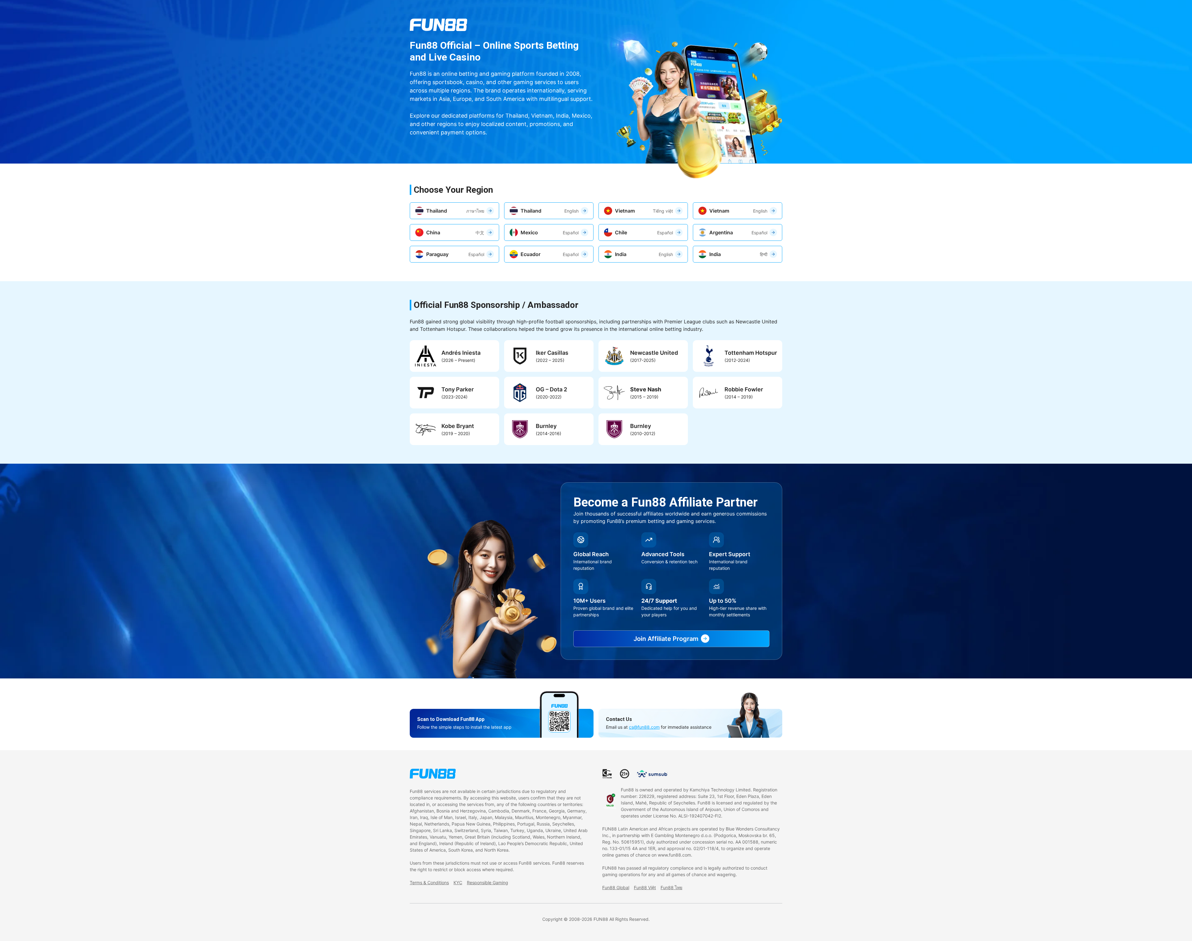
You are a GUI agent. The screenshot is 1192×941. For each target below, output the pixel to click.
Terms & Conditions (429, 882)
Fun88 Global (615, 887)
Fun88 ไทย (671, 887)
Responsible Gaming (487, 882)
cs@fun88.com (644, 727)
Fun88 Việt (645, 887)
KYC (458, 882)
